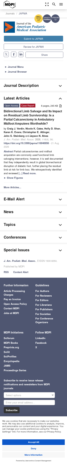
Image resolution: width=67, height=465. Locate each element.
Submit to (33, 38)
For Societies (43, 314)
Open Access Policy (15, 304)
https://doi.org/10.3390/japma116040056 (26, 143)
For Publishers (43, 309)
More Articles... (12, 187)
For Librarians (43, 305)
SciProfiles (10, 356)
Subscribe (11, 410)
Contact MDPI (11, 308)
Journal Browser (16, 71)
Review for (33, 46)
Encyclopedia (11, 361)
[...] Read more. (27, 173)
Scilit (7, 352)
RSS (6, 272)
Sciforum (9, 338)
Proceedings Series (15, 370)
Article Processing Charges (14, 292)
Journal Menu (14, 66)
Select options (13, 395)
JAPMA (23, 13)
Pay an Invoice (12, 299)
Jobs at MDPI (11, 313)
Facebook (41, 342)
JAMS (7, 365)
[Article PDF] (60, 106)
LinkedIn (40, 338)
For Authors (42, 291)
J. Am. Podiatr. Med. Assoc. (20, 261)
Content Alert (20, 272)
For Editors (41, 300)
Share (44, 55)
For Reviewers (43, 295)
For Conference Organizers (44, 320)
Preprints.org (11, 347)
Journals (10, 13)
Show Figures (13, 177)
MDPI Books (11, 342)
